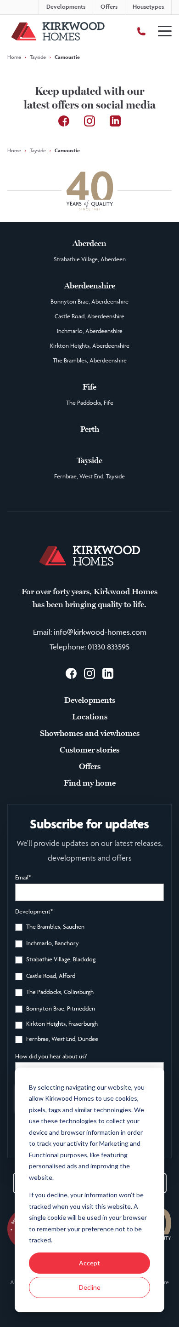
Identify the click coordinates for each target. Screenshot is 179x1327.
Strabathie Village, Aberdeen (90, 259)
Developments (89, 700)
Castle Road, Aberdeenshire (89, 316)
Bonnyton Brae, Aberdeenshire (89, 301)
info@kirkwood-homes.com (100, 632)
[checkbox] (89, 984)
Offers (90, 766)
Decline (90, 1287)
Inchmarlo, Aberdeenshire (90, 330)
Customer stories (89, 750)
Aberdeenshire (89, 286)
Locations (89, 717)
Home (14, 56)
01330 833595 (108, 646)
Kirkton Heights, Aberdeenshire (89, 345)
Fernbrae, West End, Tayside (89, 476)
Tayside (38, 56)
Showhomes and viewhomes (90, 733)
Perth (89, 429)
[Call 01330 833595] (141, 31)
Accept (89, 1263)
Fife (89, 387)
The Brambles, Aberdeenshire (90, 360)
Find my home (90, 783)
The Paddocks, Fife (89, 402)
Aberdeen (89, 243)
